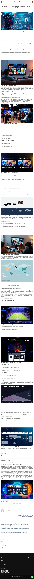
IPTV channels (17, 524)
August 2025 (2, 545)
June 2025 (2, 548)
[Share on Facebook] (14, 504)
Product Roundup (14, 531)
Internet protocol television (11, 524)
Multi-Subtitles (8, 528)
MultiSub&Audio (21, 528)
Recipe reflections (29, 531)
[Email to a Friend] (17, 504)
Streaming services (24, 532)
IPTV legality (21, 524)
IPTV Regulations (25, 524)
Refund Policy (3, 562)
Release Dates (7, 532)
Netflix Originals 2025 (3, 531)
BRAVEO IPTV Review (18, 523)
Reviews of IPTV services (18, 532)
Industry (2, 455)
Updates (2, 539)
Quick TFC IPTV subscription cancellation (21, 531)
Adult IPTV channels (3, 523)
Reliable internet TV (12, 532)
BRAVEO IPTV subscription (25, 523)
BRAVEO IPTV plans (12, 523)
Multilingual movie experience (14, 528)
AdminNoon (20, 10)
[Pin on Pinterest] (19, 504)
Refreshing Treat (3, 532)
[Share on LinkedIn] (20, 504)
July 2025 (2, 547)
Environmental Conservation (4, 524)
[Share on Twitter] (16, 504)
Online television (9, 531)
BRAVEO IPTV (8, 523)
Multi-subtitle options (3, 528)
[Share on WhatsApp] (13, 504)
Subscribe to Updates (5, 460)
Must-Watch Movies (26, 528)
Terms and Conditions (4, 564)
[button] (1, 2)
